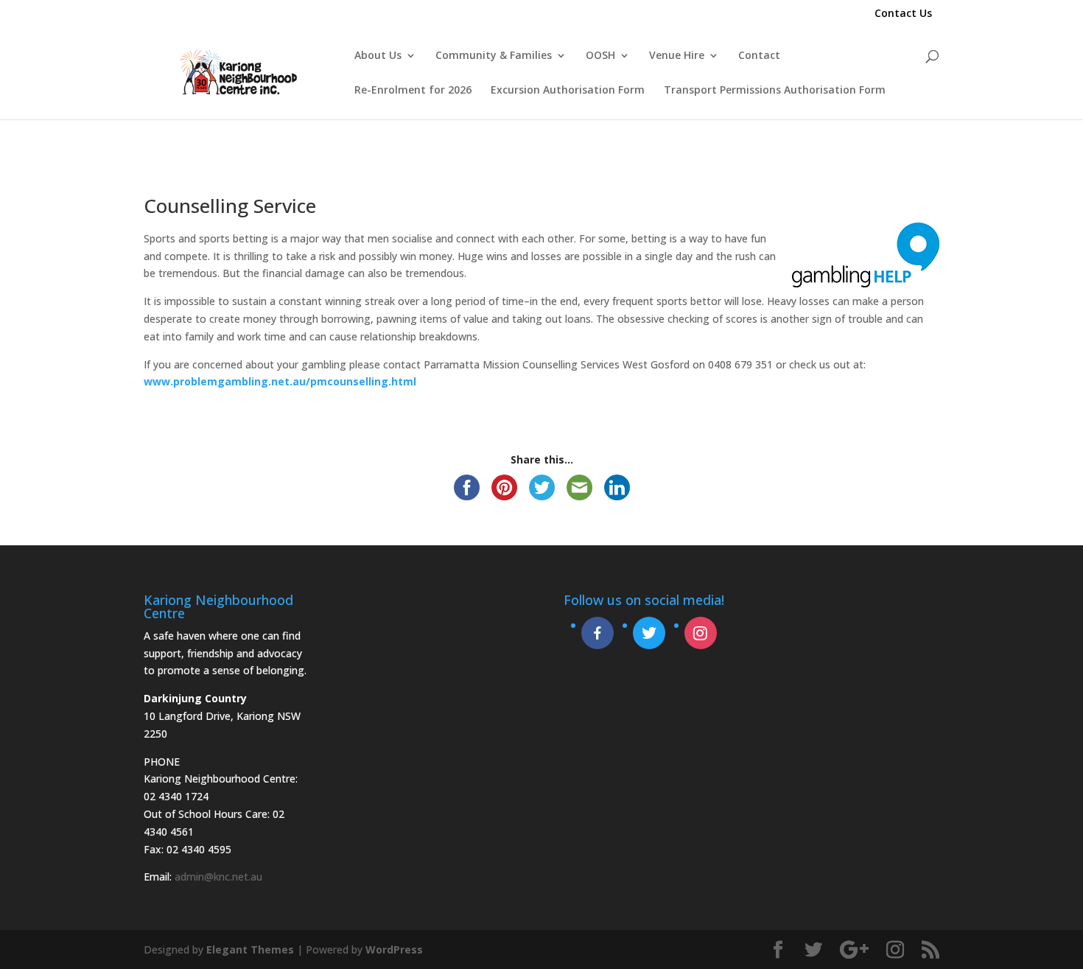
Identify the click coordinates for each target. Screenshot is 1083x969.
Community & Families (493, 56)
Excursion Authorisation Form (568, 91)
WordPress (394, 949)
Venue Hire (676, 56)
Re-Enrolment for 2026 (413, 91)
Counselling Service (230, 205)
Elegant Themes (250, 949)
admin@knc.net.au (218, 877)
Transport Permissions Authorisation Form (775, 91)
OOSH (600, 56)
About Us (378, 56)
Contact (759, 56)
